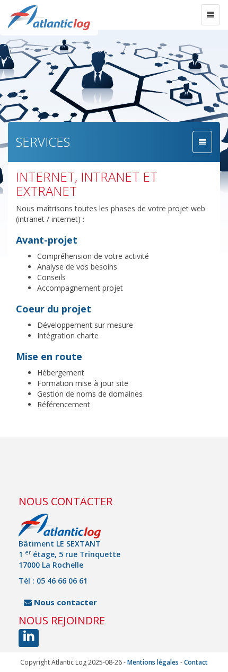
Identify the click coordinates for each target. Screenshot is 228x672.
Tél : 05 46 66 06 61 (53, 581)
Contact (196, 662)
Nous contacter (64, 602)
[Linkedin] (29, 638)
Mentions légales (153, 662)
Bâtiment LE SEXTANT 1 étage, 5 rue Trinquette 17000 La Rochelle (69, 554)
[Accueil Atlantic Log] (49, 17)
